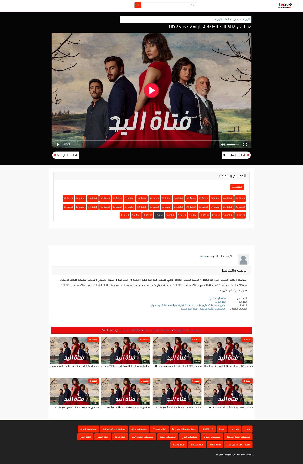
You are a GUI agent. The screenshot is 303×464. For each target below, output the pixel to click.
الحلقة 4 (159, 215)
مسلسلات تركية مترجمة (238, 437)
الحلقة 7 (193, 215)
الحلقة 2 (136, 215)
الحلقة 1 (125, 215)
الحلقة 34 (154, 198)
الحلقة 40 (228, 198)
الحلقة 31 (117, 198)
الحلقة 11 (240, 215)
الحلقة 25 (228, 207)
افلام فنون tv (159, 429)
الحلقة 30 (105, 198)
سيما (221, 429)
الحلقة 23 (203, 207)
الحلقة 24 (215, 207)
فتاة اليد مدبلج (158, 305)
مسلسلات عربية (139, 429)
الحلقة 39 (215, 198)
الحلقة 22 (191, 207)
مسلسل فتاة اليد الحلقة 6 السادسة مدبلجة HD (178, 366)
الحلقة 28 (80, 198)
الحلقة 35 (166, 198)
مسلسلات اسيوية (211, 437)
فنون (247, 429)
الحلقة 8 (205, 215)
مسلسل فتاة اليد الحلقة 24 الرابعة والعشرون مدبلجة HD (71, 366)
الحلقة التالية (67, 155)
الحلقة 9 (216, 215)
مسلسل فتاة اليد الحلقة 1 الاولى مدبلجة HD (77, 407)
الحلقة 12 (68, 207)
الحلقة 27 (68, 198)
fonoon (203, 256)
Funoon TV (207, 429)
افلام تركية (215, 444)
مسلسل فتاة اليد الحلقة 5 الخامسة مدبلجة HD (178, 407)
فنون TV (234, 429)
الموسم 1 (237, 187)
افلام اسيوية (197, 444)
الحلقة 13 (80, 207)
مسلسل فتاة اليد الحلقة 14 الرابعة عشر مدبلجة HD (228, 366)
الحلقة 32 (129, 198)
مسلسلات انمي (189, 437)
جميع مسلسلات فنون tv (226, 19)
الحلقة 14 (92, 207)
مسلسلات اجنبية (168, 437)
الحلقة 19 (154, 207)
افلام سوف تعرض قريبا (238, 444)
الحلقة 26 (240, 207)
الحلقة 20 (166, 207)
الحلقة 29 (92, 198)
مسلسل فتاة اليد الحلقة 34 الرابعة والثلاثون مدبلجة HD (122, 366)
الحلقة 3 (148, 215)
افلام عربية (120, 437)
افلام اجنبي (103, 437)
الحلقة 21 (178, 207)
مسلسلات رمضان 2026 (143, 437)
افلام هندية (179, 444)
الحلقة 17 (129, 207)
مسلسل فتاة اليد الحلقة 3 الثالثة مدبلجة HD (128, 407)
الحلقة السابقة (235, 155)
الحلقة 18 (142, 207)
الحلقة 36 (178, 198)
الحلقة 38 (203, 198)
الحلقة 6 (182, 215)
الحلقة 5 (170, 215)
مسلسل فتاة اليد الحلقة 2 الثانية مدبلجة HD (231, 407)
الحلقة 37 (191, 198)
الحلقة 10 (228, 215)
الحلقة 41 (240, 198)
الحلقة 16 (117, 207)
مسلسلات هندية (88, 429)
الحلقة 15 (105, 207)
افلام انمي (85, 437)
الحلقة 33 (142, 198)
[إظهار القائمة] (296, 5)
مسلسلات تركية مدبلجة (182, 305)
